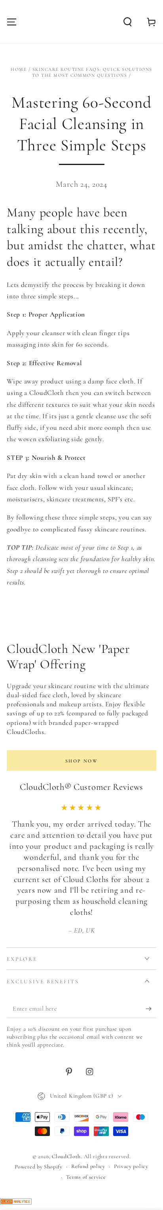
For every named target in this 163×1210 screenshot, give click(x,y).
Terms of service (86, 1177)
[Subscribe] (151, 1009)
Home (19, 69)
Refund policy (88, 1166)
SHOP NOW (81, 761)
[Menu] (12, 21)
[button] (127, 21)
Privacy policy (131, 1166)
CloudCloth (66, 1156)
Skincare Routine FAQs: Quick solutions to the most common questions (92, 72)
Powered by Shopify (38, 1166)
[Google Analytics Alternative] (16, 1202)
